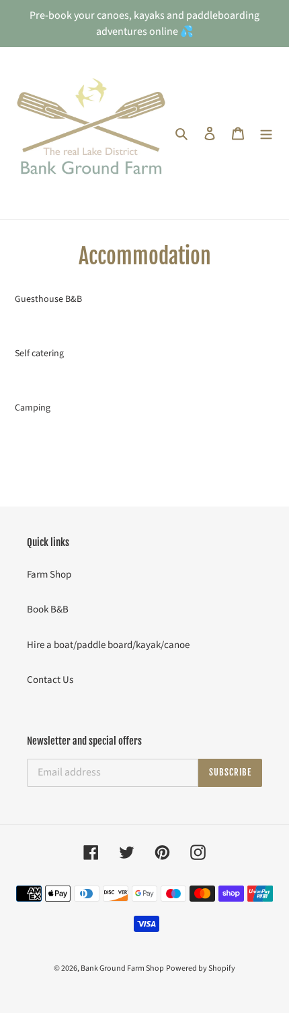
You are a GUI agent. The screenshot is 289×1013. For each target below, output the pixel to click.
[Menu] (266, 133)
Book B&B (48, 609)
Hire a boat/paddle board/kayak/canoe (108, 645)
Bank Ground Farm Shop (122, 968)
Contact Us (50, 680)
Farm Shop (49, 575)
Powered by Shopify (200, 968)
